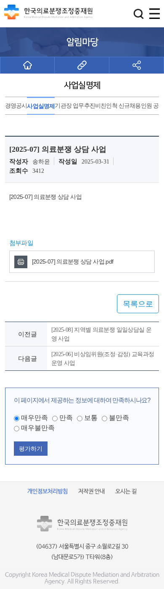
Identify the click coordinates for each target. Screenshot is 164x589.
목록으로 (138, 304)
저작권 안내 (91, 491)
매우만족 (34, 417)
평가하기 (30, 448)
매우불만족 (38, 427)
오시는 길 (126, 491)
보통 (91, 417)
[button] (138, 13)
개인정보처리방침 (47, 491)
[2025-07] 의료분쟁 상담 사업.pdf (73, 261)
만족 (66, 417)
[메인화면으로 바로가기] (27, 65)
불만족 (119, 417)
